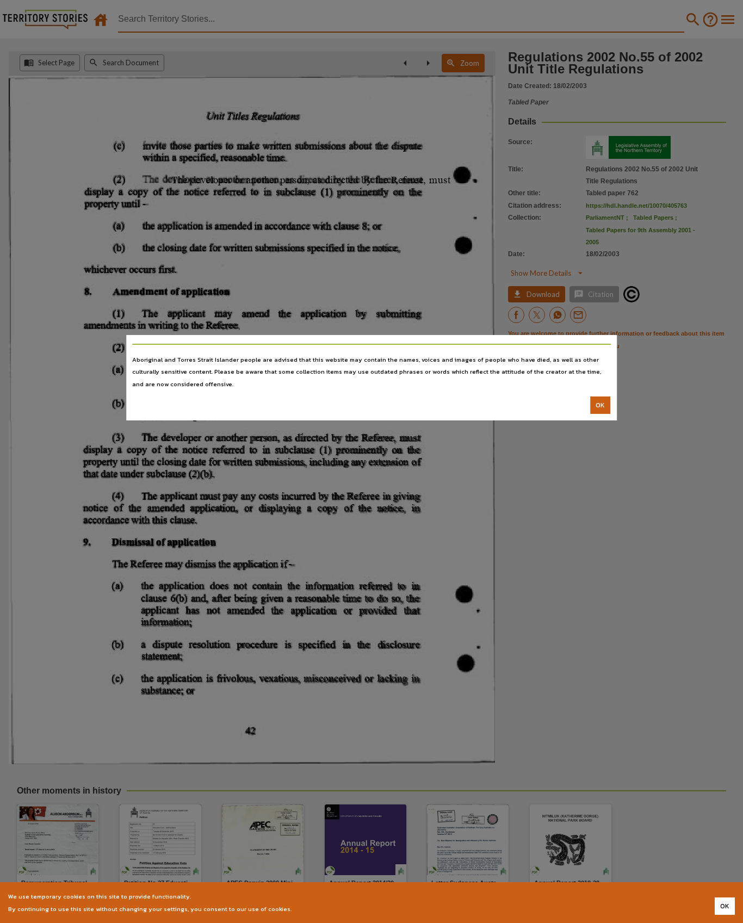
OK (600, 405)
